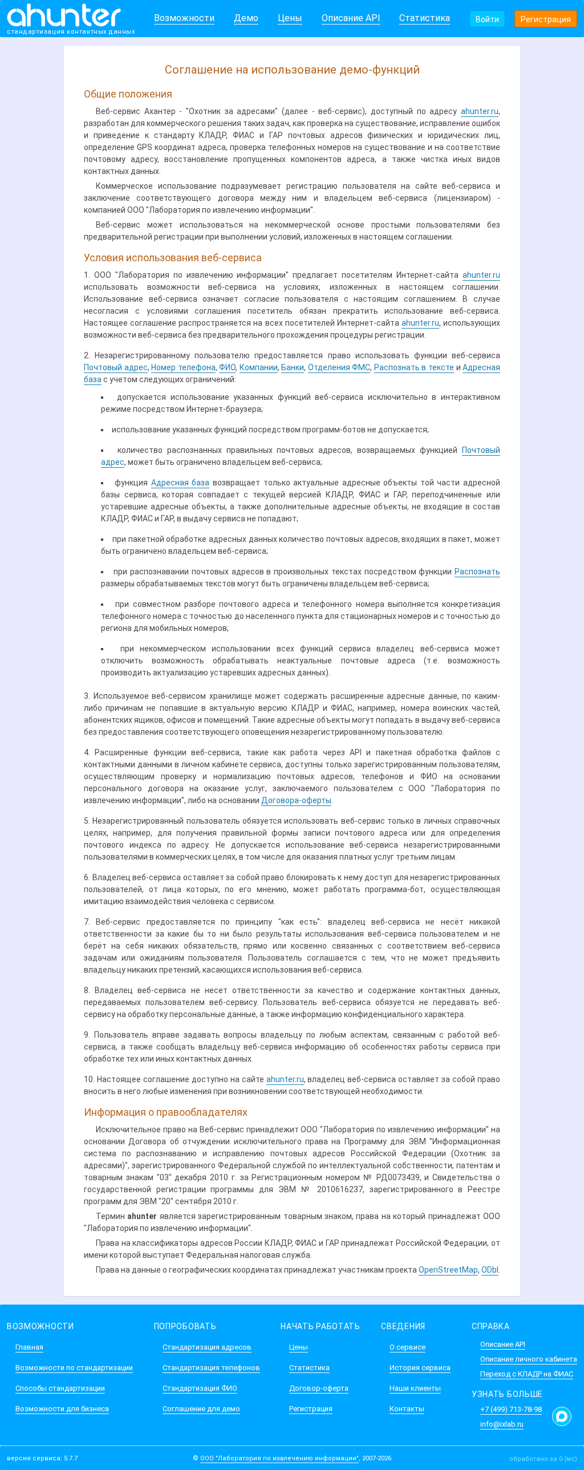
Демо (246, 18)
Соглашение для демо (201, 1408)
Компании (259, 367)
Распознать (477, 571)
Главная (29, 1347)
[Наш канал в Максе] (561, 1416)
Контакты (407, 1408)
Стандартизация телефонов (211, 1367)
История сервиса (420, 1367)
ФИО (227, 367)
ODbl (489, 1269)
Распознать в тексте (414, 367)
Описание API (351, 18)
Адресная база (180, 482)
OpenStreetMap (448, 1269)
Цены (290, 18)
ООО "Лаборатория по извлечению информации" (279, 1458)
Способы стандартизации (60, 1388)
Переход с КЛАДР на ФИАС (526, 1374)
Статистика (424, 18)
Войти (487, 19)
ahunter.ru (479, 111)
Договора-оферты (296, 800)
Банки (292, 367)
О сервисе (407, 1347)
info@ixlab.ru (502, 1424)
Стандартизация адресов (207, 1347)
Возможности (184, 18)
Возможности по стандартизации (74, 1367)
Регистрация (546, 19)
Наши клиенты (415, 1388)
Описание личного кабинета (528, 1359)
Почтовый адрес (116, 367)
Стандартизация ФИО (200, 1388)
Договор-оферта (318, 1388)
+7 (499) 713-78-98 (511, 1409)
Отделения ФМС (339, 367)
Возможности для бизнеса (62, 1408)
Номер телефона (183, 367)
